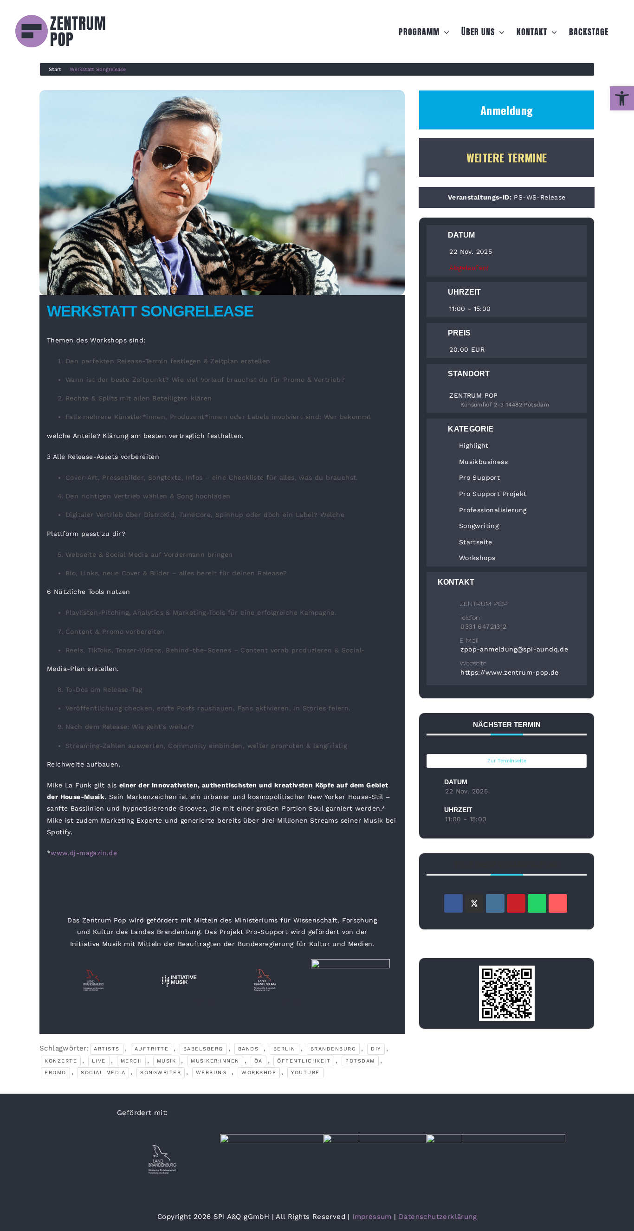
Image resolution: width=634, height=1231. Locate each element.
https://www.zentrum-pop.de (509, 672)
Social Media (103, 1073)
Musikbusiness (483, 461)
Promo (55, 1073)
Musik (166, 1061)
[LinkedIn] (495, 903)
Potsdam (360, 1061)
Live (99, 1061)
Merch (131, 1061)
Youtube (305, 1073)
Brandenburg (333, 1049)
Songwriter (160, 1073)
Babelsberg (203, 1049)
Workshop (258, 1073)
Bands (248, 1049)
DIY (376, 1049)
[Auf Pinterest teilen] (516, 903)
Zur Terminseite (506, 761)
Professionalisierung (492, 510)
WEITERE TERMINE (506, 157)
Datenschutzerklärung (438, 1216)
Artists (107, 1049)
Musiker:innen (215, 1061)
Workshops (477, 557)
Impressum (372, 1216)
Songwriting (478, 525)
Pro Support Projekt (492, 493)
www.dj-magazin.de (84, 853)
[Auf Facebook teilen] (453, 903)
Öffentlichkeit (303, 1061)
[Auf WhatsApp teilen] (537, 903)
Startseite (475, 542)
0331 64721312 (483, 626)
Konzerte (61, 1061)
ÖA (258, 1061)
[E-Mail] (558, 903)
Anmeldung (506, 110)
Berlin (284, 1049)
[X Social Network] (474, 903)
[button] (622, 98)
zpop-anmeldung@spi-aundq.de (514, 649)
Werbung (211, 1073)
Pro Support (479, 477)
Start (55, 69)
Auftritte (152, 1049)
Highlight (473, 445)
